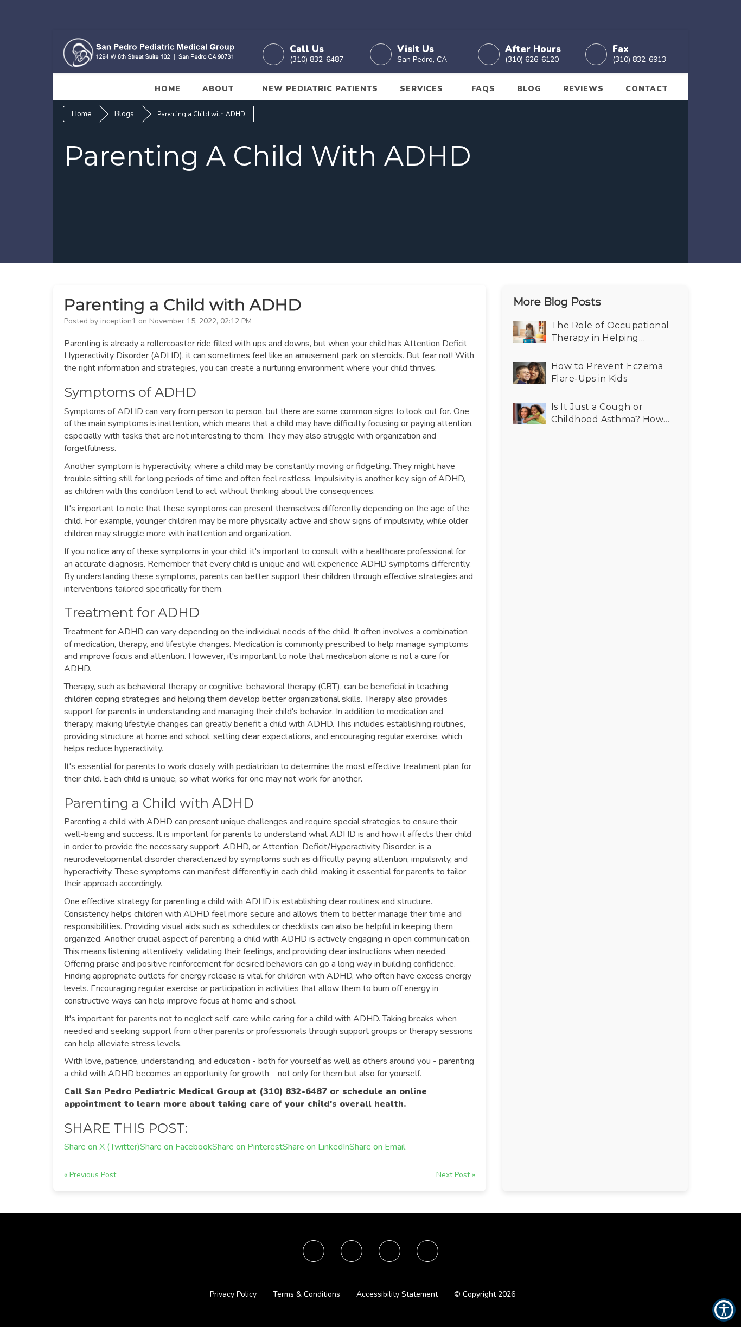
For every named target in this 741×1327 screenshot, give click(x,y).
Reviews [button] (583, 89)
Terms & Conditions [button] (306, 1294)
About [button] (218, 89)
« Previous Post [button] (90, 1175)
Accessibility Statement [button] (397, 1294)
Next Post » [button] (455, 1175)
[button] (153, 51)
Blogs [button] (124, 114)
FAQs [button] (483, 89)
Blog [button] (529, 89)
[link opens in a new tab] (313, 1251)
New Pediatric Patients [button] (320, 89)
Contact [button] (646, 89)
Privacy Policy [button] (233, 1294)
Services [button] (421, 89)
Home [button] (168, 89)
